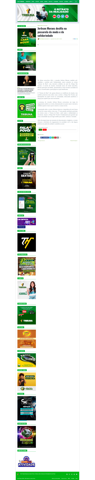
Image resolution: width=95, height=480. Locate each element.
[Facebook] (74, 39)
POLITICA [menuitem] (50, 1)
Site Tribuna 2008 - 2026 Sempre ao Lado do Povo (26, 478)
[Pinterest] (55, 138)
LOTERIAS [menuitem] (66, 1)
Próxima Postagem (73, 140)
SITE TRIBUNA (20, 1)
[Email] (58, 138)
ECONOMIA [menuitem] (56, 1)
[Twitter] (75, 39)
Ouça (40, 129)
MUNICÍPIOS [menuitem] (28, 1)
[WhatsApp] (77, 39)
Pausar (44, 129)
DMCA (69, 478)
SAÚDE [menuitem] (70, 1)
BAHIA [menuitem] (33, 1)
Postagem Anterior (41, 140)
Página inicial (40, 25)
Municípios (45, 25)
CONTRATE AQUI (21, 226)
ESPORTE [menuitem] (37, 1)
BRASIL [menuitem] (41, 1)
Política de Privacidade (56, 478)
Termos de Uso (64, 478)
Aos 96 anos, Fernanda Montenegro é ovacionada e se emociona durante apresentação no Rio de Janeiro (25, 90)
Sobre (77, 478)
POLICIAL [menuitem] (61, 1)
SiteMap (72, 478)
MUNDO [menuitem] (45, 1)
